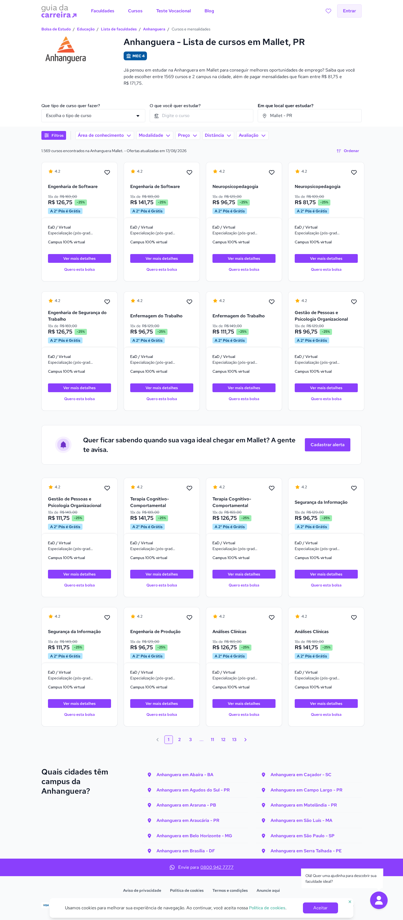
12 (223, 739)
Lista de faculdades (119, 29)
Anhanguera (154, 29)
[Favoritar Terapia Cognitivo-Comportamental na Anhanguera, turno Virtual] (189, 488)
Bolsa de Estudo (56, 29)
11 (212, 739)
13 (234, 739)
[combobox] (202, 115)
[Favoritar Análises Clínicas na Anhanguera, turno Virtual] (272, 618)
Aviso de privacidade (142, 890)
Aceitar (320, 908)
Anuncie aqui (268, 890)
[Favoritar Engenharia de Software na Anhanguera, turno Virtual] (107, 173)
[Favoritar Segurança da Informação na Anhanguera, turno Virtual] (354, 488)
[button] (379, 900)
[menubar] (152, 11)
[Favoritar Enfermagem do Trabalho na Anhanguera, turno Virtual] (189, 302)
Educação (86, 29)
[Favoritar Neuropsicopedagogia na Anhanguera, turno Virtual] (272, 173)
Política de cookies (187, 890)
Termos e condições (230, 890)
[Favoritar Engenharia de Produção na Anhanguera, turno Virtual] (189, 618)
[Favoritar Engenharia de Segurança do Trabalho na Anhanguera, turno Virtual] (107, 302)
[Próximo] (245, 739)
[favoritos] (328, 11)
